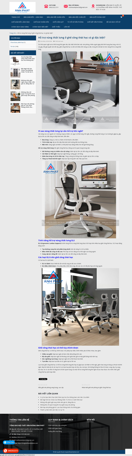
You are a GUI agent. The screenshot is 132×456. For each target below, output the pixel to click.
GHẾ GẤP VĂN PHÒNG (95, 22)
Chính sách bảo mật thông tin (57, 425)
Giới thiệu (56, 27)
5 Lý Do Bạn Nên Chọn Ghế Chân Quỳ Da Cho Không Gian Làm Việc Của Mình (64, 397)
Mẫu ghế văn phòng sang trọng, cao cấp (50, 387)
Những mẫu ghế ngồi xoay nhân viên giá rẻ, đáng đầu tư (57, 402)
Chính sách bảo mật (40, 27)
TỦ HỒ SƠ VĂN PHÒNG (75, 22)
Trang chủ (15, 17)
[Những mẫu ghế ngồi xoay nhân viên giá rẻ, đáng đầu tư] (15, 84)
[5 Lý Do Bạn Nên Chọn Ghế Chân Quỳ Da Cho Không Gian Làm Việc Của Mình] (15, 61)
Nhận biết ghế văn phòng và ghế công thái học (96, 387)
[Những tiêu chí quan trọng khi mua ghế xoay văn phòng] (15, 96)
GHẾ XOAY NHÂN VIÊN (41, 22)
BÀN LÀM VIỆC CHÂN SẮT (77, 17)
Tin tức (12, 46)
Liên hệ (66, 27)
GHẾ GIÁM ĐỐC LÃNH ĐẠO (20, 22)
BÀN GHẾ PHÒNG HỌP (97, 17)
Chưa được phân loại (16, 42)
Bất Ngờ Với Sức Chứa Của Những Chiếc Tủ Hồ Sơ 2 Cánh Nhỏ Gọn (61, 400)
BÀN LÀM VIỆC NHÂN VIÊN (56, 17)
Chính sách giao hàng (20, 27)
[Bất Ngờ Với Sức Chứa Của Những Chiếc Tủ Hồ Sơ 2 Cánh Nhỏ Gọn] (15, 73)
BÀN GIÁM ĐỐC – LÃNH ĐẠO (33, 17)
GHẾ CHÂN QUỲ (58, 22)
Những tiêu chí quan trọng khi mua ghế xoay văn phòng (57, 405)
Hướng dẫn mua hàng (55, 431)
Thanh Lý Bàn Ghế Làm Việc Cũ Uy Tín (52, 410)
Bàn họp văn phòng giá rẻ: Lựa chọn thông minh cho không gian (60, 407)
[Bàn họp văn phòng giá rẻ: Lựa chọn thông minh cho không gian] (15, 108)
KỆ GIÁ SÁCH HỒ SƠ (113, 22)
